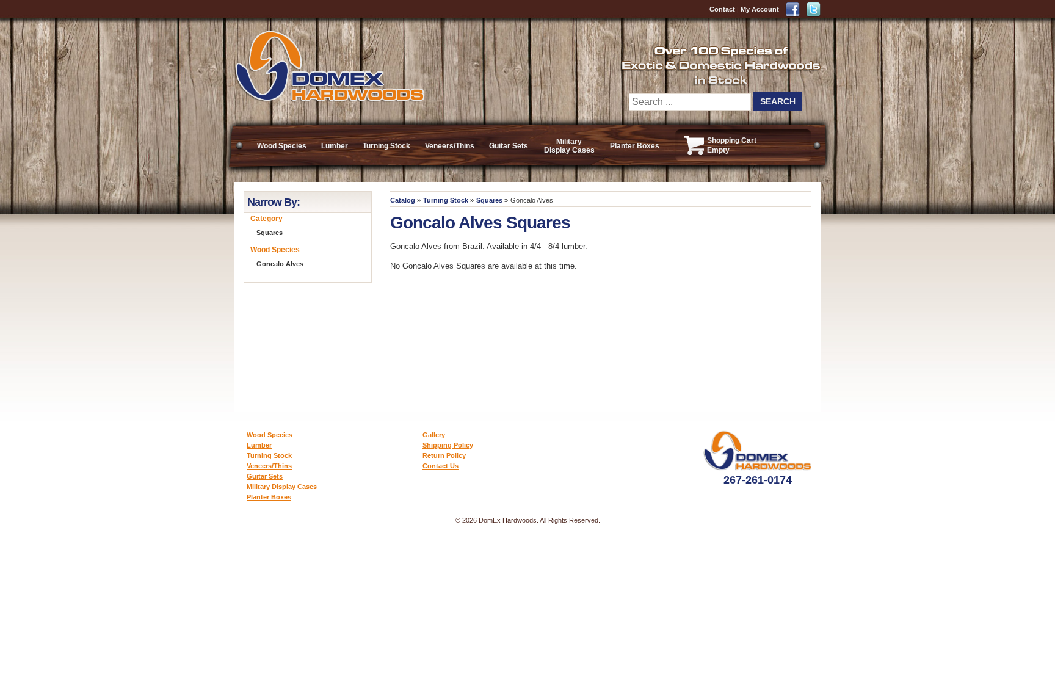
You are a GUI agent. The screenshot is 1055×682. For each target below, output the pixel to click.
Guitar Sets (508, 146)
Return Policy (444, 455)
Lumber (334, 146)
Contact (722, 9)
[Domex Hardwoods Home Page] (329, 99)
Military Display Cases (569, 145)
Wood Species (281, 146)
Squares (489, 200)
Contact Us (440, 466)
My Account (760, 9)
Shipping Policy (447, 445)
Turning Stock (386, 146)
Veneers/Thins (449, 146)
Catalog (402, 200)
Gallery (433, 434)
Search (778, 101)
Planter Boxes (634, 146)
